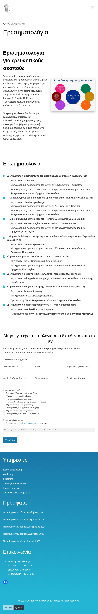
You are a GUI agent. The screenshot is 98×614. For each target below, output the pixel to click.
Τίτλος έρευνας (42, 378)
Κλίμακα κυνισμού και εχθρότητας (19, 405)
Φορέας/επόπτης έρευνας (15, 378)
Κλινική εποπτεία (11, 488)
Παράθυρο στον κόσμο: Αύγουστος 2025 (23, 534)
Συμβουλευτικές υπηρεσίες (16, 492)
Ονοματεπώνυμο (11, 367)
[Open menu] (92, 8)
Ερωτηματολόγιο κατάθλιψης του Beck (21, 393)
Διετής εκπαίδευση (12, 469)
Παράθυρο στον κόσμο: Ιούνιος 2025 (21, 541)
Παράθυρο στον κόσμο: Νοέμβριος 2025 (23, 519)
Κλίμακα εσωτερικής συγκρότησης (19, 411)
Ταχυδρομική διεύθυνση (78, 367)
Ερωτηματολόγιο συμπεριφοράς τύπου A (22, 414)
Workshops (9, 474)
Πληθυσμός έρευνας (76, 378)
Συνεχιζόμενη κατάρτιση (15, 483)
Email (38, 367)
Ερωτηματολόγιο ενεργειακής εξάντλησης (22, 408)
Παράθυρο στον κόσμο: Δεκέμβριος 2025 (23, 512)
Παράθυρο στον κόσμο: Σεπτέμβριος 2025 (24, 526)
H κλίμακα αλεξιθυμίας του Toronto (19, 399)
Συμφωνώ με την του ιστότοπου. (27, 423)
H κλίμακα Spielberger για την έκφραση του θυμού (26, 402)
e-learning (8, 479)
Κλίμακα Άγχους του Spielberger (19, 396)
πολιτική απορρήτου (28, 423)
